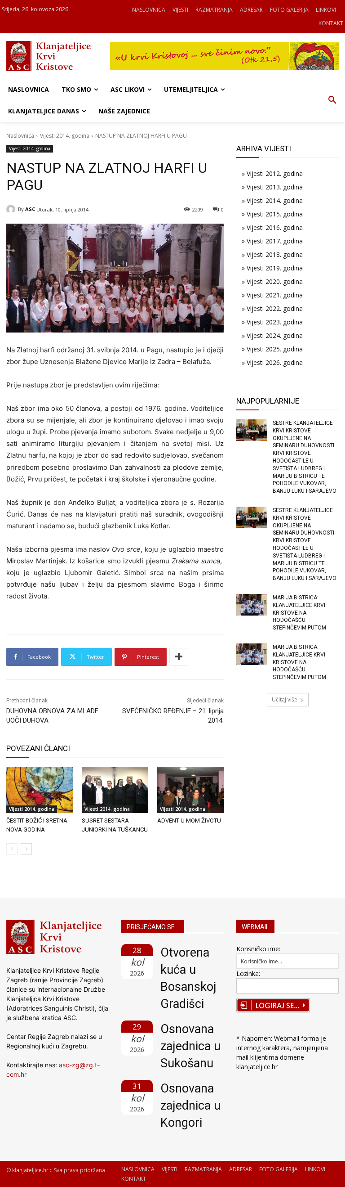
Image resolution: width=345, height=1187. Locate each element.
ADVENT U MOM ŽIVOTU (189, 820)
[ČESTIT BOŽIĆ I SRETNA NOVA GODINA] (39, 790)
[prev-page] (12, 849)
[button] (332, 100)
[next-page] (26, 849)
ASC (30, 209)
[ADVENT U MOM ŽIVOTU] (190, 790)
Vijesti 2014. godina (64, 135)
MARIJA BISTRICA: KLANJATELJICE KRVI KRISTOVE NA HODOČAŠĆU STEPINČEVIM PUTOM (299, 612)
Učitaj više (284, 699)
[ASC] (12, 209)
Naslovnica (20, 135)
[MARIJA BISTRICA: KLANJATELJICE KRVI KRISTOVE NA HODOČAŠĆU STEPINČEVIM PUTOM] (251, 605)
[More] (178, 657)
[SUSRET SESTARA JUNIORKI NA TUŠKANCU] (115, 790)
